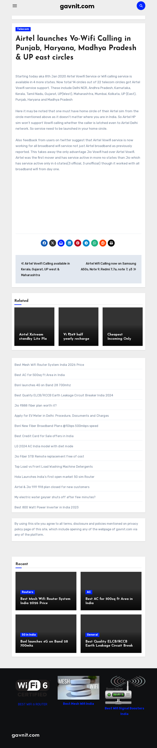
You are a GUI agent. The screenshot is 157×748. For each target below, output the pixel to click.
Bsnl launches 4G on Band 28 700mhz (43, 385)
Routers (27, 592)
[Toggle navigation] (15, 5)
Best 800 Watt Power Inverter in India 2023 (46, 507)
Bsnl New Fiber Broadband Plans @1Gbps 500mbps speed (56, 426)
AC (89, 592)
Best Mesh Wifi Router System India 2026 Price (49, 365)
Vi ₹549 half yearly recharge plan (76, 339)
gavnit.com (77, 6)
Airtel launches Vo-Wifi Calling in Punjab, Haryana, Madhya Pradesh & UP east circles (76, 48)
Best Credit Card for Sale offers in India (44, 436)
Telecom (23, 29)
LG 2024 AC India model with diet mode (44, 446)
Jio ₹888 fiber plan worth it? (36, 405)
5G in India (29, 634)
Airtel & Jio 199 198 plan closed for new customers (52, 487)
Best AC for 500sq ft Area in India (40, 375)
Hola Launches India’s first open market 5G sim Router (55, 477)
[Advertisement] (79, 205)
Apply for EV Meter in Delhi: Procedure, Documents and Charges (62, 416)
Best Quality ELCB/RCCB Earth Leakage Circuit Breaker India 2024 (64, 395)
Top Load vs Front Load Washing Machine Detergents (54, 466)
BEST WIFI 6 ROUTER (32, 704)
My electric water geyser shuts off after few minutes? (55, 497)
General (92, 634)
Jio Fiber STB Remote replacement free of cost (49, 456)
